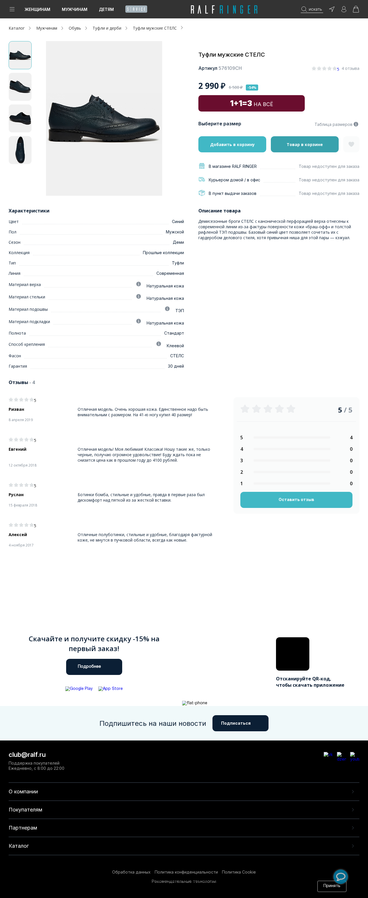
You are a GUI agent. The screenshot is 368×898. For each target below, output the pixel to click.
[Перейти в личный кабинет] (343, 11)
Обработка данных (131, 872)
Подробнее (89, 667)
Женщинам (37, 9)
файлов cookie (132, 886)
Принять (331, 886)
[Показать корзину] (355, 11)
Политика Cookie (239, 872)
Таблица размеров (333, 124)
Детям (106, 9)
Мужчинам (74, 9)
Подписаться (236, 723)
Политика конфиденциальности (186, 872)
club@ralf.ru (27, 754)
